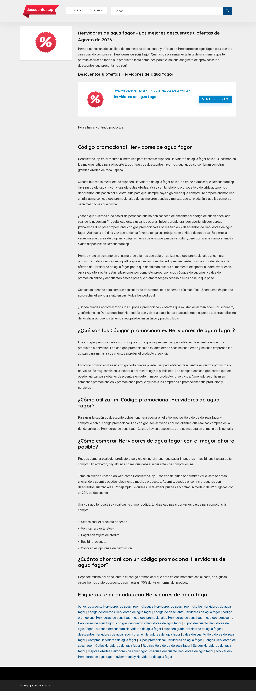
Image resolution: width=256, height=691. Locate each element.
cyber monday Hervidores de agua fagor (144, 657)
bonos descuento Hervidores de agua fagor (108, 606)
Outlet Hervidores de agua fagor (117, 646)
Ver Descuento (215, 99)
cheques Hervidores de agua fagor (165, 606)
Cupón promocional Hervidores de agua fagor (170, 640)
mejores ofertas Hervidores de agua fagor (117, 651)
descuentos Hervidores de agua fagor (104, 634)
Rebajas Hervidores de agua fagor (166, 646)
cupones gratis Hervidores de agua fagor (192, 629)
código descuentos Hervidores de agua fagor (119, 612)
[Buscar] (227, 11)
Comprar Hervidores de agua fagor (112, 640)
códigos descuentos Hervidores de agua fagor (148, 623)
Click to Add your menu (86, 10)
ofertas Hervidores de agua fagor (157, 634)
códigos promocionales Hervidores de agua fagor (169, 618)
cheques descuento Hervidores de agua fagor (181, 651)
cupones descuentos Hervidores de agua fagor (128, 629)
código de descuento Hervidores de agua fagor (187, 612)
